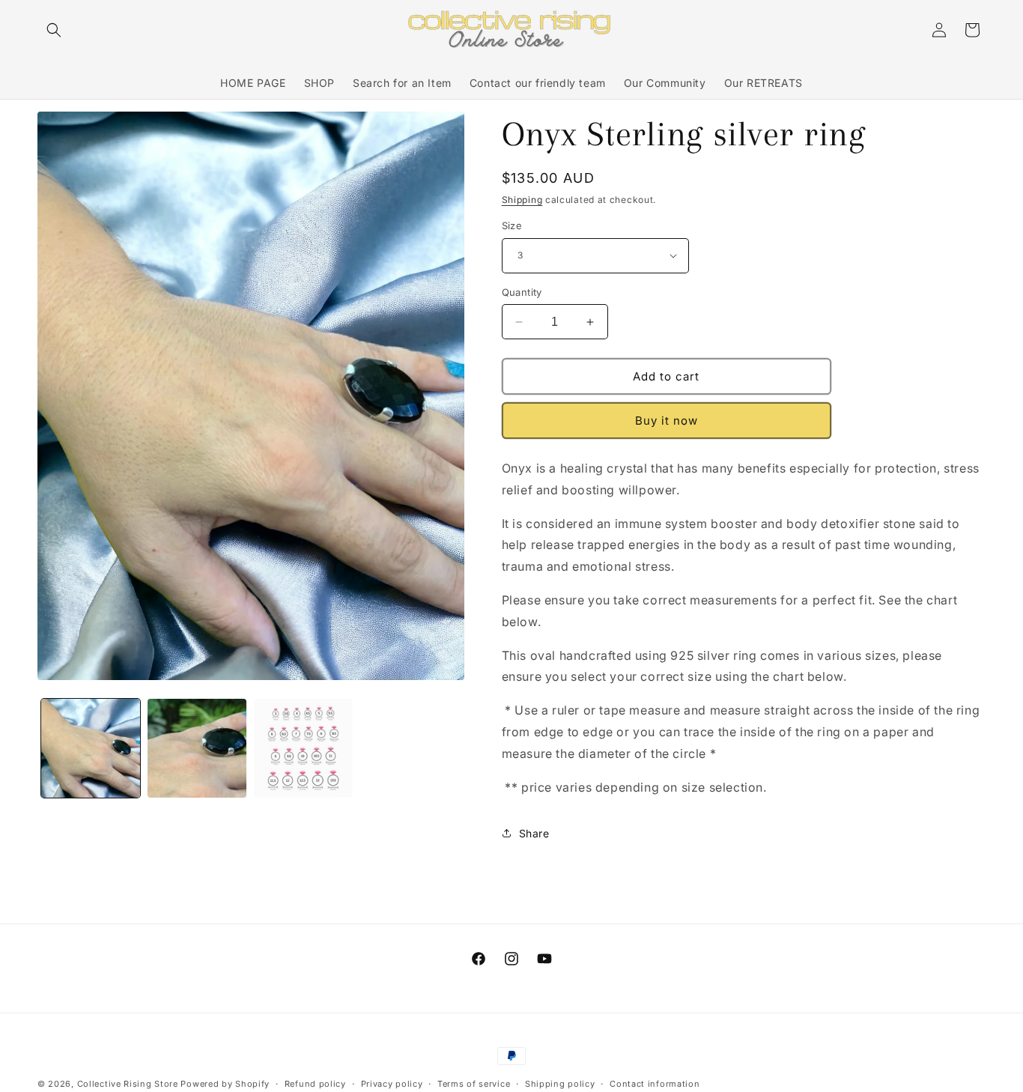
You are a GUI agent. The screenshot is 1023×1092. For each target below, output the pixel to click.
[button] (53, 29)
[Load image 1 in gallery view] (90, 748)
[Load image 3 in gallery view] (303, 748)
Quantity (522, 292)
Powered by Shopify (225, 1084)
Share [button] (534, 833)
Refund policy (315, 1084)
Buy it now (666, 420)
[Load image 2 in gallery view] (197, 748)
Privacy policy (392, 1084)
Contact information (654, 1084)
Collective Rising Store (127, 1084)
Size (512, 225)
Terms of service (473, 1084)
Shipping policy (560, 1084)
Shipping (522, 199)
